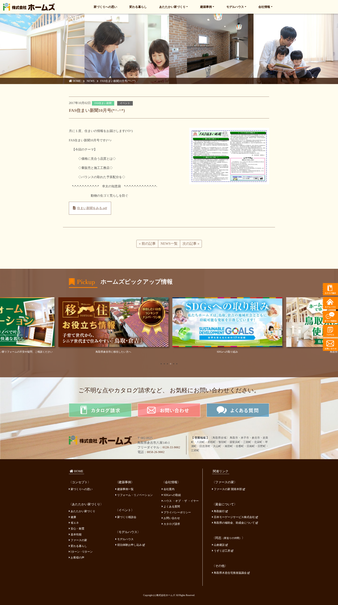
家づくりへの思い (105, 6)
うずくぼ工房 (222, 550)
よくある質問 (171, 506)
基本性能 (76, 534)
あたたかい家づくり (172, 6)
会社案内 (168, 489)
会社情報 (264, 6)
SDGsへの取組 (172, 495)
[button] (161, 364)
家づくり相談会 (126, 517)
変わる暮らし (138, 6)
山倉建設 (219, 544)
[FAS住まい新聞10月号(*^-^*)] (229, 156)
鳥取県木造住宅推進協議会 (230, 572)
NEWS (90, 80)
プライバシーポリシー (177, 512)
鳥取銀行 (219, 511)
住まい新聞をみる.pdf (92, 208)
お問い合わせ (171, 518)
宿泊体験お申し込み (129, 544)
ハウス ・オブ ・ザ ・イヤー (181, 500)
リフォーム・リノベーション (134, 495)
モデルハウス (235, 6)
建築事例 (206, 6)
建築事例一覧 (125, 489)
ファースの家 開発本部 (228, 489)
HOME (76, 80)
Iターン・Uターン (81, 551)
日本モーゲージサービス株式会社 (234, 517)
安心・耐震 (77, 528)
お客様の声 (77, 557)
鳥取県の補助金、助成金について (234, 522)
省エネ (74, 522)
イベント (125, 103)
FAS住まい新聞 (102, 103)
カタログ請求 (171, 523)
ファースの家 (78, 540)
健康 (73, 517)
